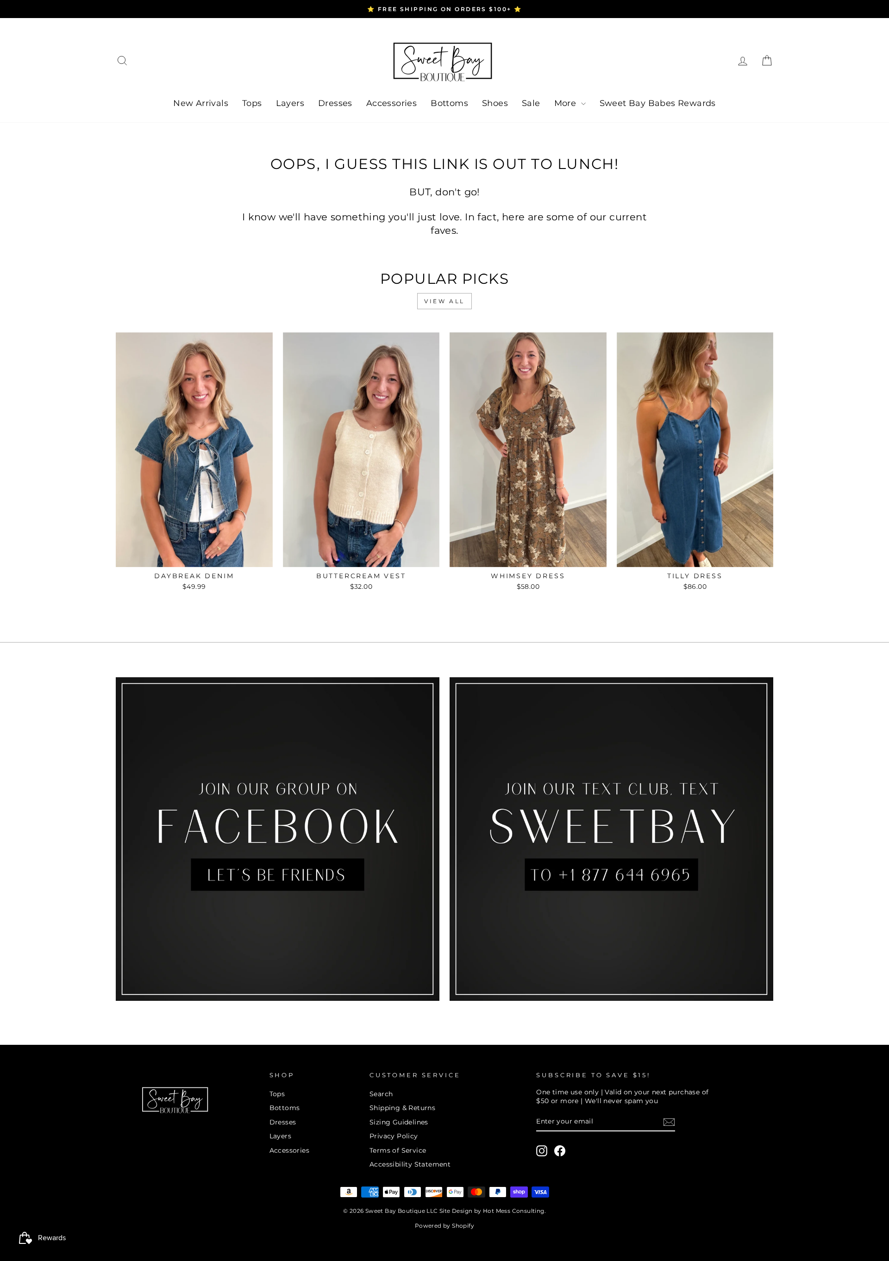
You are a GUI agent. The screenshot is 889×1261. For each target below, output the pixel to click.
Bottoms (449, 103)
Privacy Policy (393, 1136)
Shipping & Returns (402, 1107)
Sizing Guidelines (398, 1122)
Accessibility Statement (410, 1164)
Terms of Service (397, 1150)
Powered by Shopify (444, 1225)
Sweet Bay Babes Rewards (658, 103)
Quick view (194, 556)
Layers (290, 103)
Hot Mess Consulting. (514, 1210)
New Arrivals (200, 103)
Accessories (391, 103)
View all (444, 301)
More (566, 103)
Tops (252, 103)
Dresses (335, 103)
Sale (531, 103)
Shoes (495, 103)
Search (381, 1094)
